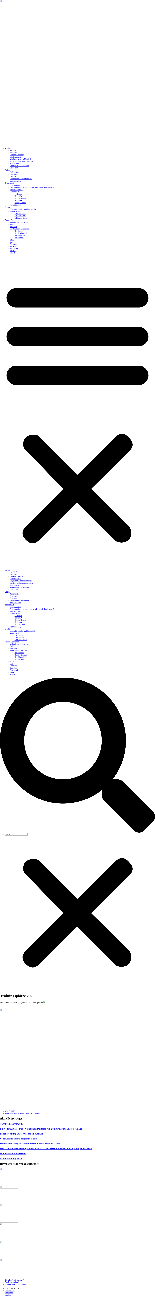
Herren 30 (18, 196)
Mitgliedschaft (15, 157)
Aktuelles (13, 153)
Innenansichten (15, 181)
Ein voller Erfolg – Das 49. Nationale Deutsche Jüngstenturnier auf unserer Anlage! (41, 1128)
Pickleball (13, 227)
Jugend (7, 207)
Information (24, 1113)
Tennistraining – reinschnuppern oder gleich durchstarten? (32, 187)
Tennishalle (14, 174)
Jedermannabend (16, 190)
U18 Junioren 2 (20, 216)
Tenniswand (14, 176)
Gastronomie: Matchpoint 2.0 (21, 179)
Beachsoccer (19, 231)
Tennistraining (15, 185)
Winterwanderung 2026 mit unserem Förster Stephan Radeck (30, 1143)
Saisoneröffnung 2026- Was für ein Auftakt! (21, 1133)
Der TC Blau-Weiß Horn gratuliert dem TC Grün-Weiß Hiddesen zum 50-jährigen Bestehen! (46, 1148)
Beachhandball (20, 235)
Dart (11, 242)
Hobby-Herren (20, 198)
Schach (12, 253)
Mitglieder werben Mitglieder (21, 159)
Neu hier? (13, 150)
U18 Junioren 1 (20, 214)
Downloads (14, 168)
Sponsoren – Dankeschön (19, 166)
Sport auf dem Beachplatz (19, 229)
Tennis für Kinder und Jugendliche (23, 209)
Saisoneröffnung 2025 (11, 1158)
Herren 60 (18, 200)
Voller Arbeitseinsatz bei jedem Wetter (18, 1138)
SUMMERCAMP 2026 (11, 1124)
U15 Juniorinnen (21, 218)
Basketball (14, 248)
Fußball (13, 251)
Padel (12, 224)
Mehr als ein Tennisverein (19, 222)
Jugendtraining (15, 205)
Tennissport (9, 183)
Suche (2, 834)
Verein (7, 148)
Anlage (7, 170)
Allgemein (9, 1113)
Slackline (13, 246)
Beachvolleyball (21, 233)
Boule (12, 240)
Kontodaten (14, 163)
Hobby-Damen (20, 203)
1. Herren (18, 194)
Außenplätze (14, 172)
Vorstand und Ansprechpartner (21, 161)
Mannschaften (15, 192)
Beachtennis (19, 238)
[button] (77, 411)
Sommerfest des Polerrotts (13, 1153)
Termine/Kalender (16, 155)
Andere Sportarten (12, 220)
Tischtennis (14, 244)
